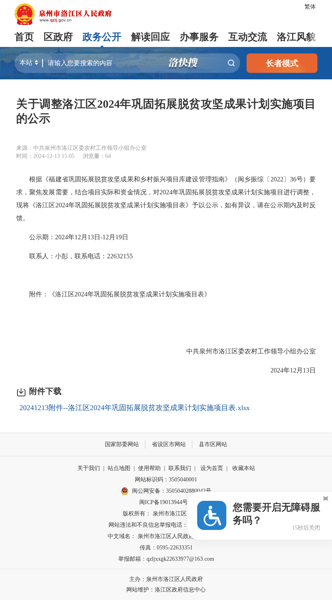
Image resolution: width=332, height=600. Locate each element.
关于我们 (88, 468)
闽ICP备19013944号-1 (166, 502)
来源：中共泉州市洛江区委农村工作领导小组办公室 (81, 148)
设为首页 (211, 468)
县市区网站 (213, 444)
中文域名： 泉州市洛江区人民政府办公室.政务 (166, 536)
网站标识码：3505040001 (166, 480)
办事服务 (199, 37)
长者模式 (282, 63)
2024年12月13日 (287, 370)
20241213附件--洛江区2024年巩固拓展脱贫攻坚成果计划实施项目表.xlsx (134, 408)
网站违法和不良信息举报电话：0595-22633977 (166, 525)
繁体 (310, 7)
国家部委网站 (122, 444)
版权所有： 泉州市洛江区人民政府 (166, 514)
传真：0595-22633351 (166, 548)
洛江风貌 (296, 37)
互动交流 (247, 37)
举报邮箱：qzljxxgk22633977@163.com (166, 559)
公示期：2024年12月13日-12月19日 (72, 237)
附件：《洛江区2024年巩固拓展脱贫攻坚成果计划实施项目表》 (113, 294)
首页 (24, 37)
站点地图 (119, 468)
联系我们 (179, 468)
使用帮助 (149, 468)
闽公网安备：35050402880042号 (171, 491)
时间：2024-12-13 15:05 (45, 156)
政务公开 (102, 37)
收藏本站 (243, 468)
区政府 (58, 37)
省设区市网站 (169, 444)
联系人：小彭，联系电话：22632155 (74, 256)
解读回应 (150, 37)
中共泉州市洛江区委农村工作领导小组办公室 (244, 351)
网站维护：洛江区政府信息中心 (166, 590)
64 (108, 156)
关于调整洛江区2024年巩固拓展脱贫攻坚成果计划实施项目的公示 (166, 111)
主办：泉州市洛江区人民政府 (166, 579)
